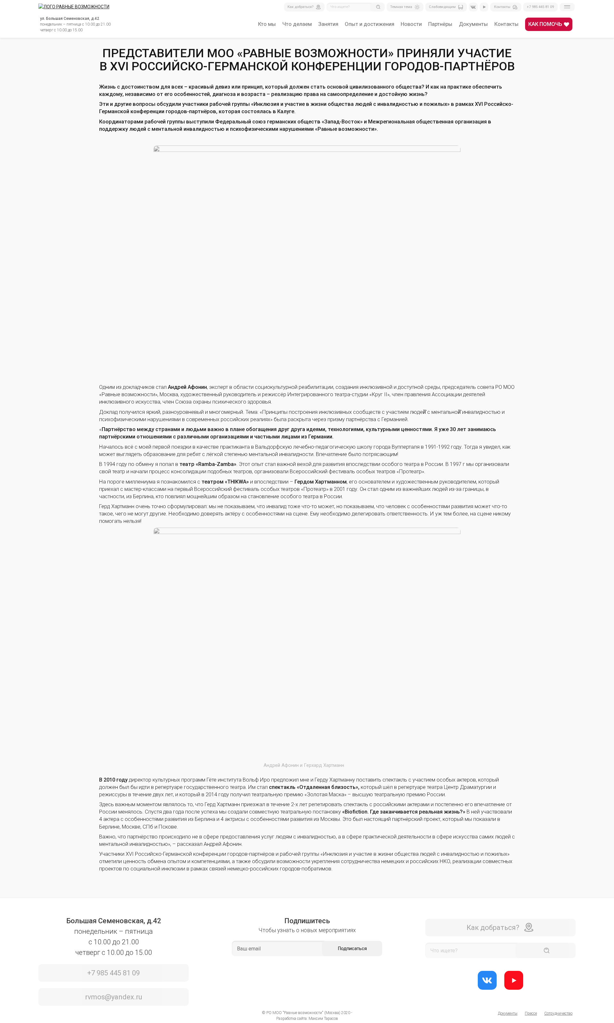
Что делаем (297, 24)
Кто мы (267, 24)
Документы (473, 24)
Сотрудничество (558, 1013)
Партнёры (440, 24)
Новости (411, 24)
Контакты (506, 24)
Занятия (328, 24)
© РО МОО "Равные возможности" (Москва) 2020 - (307, 1013)
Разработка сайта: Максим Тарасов (307, 1018)
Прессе (531, 1013)
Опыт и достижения (369, 24)
